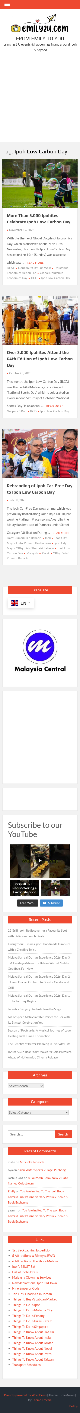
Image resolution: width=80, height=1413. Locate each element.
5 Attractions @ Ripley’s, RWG (33, 1255)
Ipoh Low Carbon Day (55, 278)
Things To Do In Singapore (30, 1326)
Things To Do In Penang (28, 1316)
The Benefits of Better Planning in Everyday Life (39, 1044)
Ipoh (48, 538)
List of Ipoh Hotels (25, 1272)
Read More (35, 262)
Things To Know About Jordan (32, 1343)
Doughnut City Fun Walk (34, 268)
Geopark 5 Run (16, 411)
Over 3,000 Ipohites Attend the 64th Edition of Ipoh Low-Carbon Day (40, 359)
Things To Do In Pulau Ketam (32, 1321)
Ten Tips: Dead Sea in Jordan (32, 1294)
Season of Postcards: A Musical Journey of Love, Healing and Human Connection (39, 1033)
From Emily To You (40, 38)
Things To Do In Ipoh (26, 1305)
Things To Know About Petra (32, 1354)
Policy (73, 1406)
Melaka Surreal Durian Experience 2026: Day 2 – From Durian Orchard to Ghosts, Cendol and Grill (39, 982)
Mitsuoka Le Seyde (32, 1162)
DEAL (11, 268)
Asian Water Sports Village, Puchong (41, 1170)
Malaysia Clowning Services (31, 1277)
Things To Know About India (31, 1337)
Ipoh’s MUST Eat (23, 1266)
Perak (45, 553)
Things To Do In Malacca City (32, 1310)
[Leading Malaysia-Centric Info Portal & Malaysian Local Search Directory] (40, 651)
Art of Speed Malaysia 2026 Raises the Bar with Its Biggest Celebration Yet (39, 1019)
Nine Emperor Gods (25, 1288)
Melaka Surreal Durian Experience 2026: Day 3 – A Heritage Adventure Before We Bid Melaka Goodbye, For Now (39, 963)
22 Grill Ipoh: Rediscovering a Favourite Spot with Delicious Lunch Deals (37, 933)
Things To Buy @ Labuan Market (34, 1299)
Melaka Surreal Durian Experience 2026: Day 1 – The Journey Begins (39, 998)
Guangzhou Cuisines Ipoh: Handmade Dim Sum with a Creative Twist (39, 946)
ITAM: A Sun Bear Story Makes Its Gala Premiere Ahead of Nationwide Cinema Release (39, 1054)
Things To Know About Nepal (32, 1348)
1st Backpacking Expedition (31, 1250)
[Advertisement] (40, 98)
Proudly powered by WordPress (25, 1395)
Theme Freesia (41, 1400)
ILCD (34, 278)
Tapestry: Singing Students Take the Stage (34, 1009)
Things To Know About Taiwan (33, 1359)
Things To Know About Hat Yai (33, 1332)
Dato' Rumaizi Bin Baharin (24, 538)
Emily (11, 1191)
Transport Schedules (26, 1365)
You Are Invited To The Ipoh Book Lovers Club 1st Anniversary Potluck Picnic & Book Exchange (38, 1196)
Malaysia (32, 553)
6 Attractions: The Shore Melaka (35, 1261)
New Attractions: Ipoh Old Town (34, 1283)
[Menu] (6, 4)
